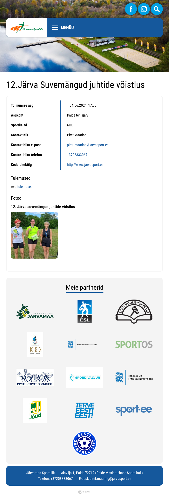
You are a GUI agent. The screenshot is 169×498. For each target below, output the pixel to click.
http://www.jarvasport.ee (85, 164)
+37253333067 (61, 478)
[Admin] (1, 3)
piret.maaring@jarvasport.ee (87, 145)
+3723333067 (77, 155)
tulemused (25, 186)
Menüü (67, 27)
